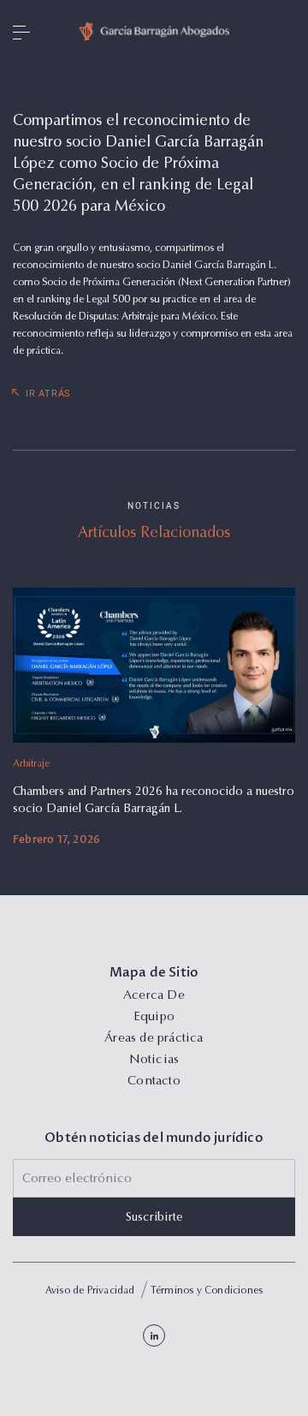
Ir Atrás (48, 393)
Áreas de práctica (153, 1038)
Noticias (154, 1060)
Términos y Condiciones (207, 1291)
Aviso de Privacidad (90, 1291)
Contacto (154, 1081)
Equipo (154, 1017)
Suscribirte (154, 1218)
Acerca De (154, 995)
